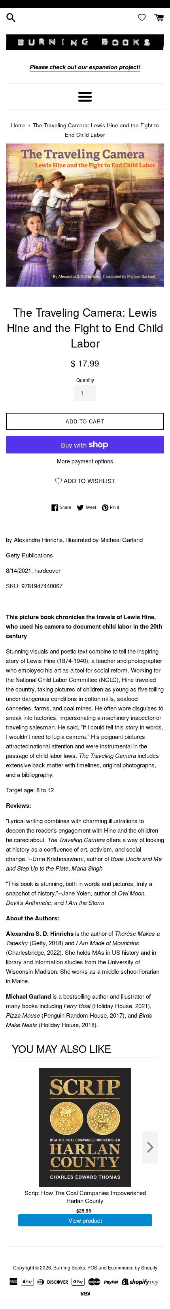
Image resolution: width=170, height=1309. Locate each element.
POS (92, 1267)
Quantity (85, 379)
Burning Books (69, 1267)
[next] (150, 1147)
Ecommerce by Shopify (132, 1267)
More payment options (85, 461)
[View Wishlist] (143, 17)
